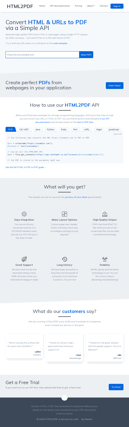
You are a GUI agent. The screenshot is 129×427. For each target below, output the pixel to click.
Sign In (117, 6)
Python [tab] (50, 129)
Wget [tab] (99, 129)
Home (42, 6)
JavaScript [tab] (114, 129)
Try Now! (116, 387)
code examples (60, 43)
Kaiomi (88, 419)
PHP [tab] (10, 129)
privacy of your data (76, 197)
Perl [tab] (75, 129)
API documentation (60, 6)
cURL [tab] (86, 129)
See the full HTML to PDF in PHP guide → (26, 167)
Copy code (118, 134)
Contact (104, 6)
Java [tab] (38, 129)
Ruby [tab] (63, 129)
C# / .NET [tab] (24, 129)
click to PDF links (85, 122)
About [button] (90, 6)
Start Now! (115, 85)
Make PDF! (86, 54)
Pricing (78, 6)
